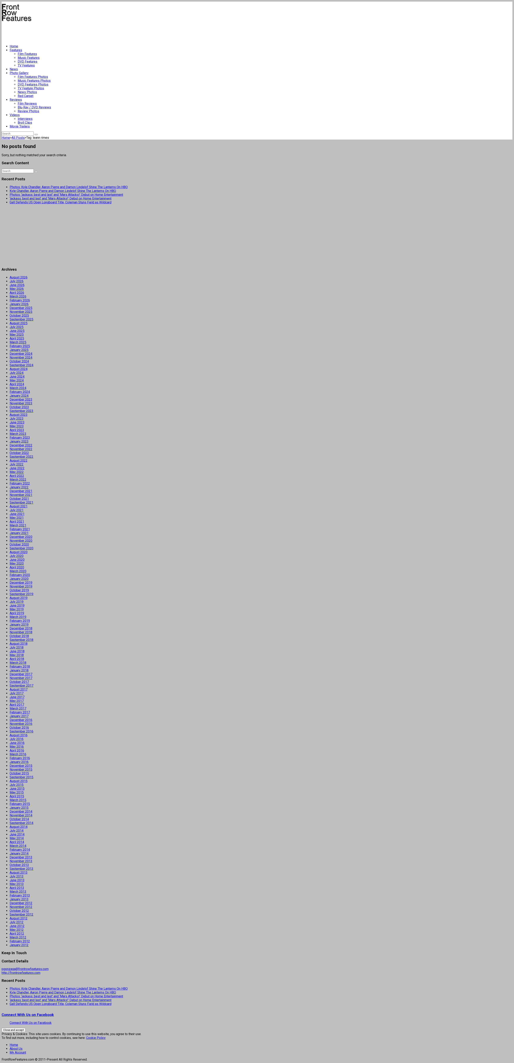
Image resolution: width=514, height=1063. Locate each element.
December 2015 (21, 766)
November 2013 (21, 861)
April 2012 (17, 933)
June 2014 (17, 834)
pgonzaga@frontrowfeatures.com (25, 969)
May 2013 (17, 884)
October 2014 (19, 819)
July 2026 (16, 281)
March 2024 (18, 388)
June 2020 (17, 560)
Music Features (29, 58)
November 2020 (21, 541)
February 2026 (20, 300)
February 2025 (20, 346)
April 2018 (17, 659)
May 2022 (17, 472)
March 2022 (18, 480)
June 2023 (17, 422)
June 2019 (17, 605)
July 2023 (16, 418)
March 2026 (18, 296)
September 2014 (21, 823)
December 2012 (21, 903)
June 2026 (17, 285)
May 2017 (17, 701)
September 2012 (21, 914)
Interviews (25, 119)
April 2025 (17, 338)
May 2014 (17, 838)
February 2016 (20, 758)
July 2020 (16, 556)
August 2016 (19, 735)
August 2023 (19, 415)
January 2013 (19, 899)
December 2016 (21, 720)
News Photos (27, 92)
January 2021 (19, 533)
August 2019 (19, 598)
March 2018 (18, 663)
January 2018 (19, 670)
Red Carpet (25, 96)
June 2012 (17, 926)
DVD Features (27, 61)
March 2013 (18, 892)
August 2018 (19, 644)
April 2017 (17, 705)
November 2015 (21, 769)
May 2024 (17, 380)
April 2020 (17, 567)
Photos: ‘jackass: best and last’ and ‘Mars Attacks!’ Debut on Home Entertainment (66, 195)
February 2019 (20, 621)
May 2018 (17, 655)
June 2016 (17, 743)
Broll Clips (25, 122)
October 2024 (19, 361)
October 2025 (19, 315)
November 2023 (21, 403)
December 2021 (21, 491)
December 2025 (21, 308)
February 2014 (20, 850)
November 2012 (21, 907)
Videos (15, 115)
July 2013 (16, 876)
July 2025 (16, 327)
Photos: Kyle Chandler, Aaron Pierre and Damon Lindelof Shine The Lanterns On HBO (69, 187)
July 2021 (16, 510)
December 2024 (21, 354)
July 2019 (16, 602)
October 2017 (19, 682)
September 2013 (21, 869)
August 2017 (19, 689)
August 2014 (19, 827)
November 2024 (21, 357)
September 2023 (21, 411)
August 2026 (19, 277)
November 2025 (21, 312)
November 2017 (21, 678)
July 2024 (16, 373)
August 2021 (19, 506)
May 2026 (17, 289)
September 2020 (21, 548)
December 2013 (21, 857)
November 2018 (21, 632)
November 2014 (21, 815)
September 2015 (21, 777)
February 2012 (20, 941)
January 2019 (19, 624)
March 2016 (18, 754)
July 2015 (16, 785)
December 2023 (21, 399)
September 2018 (21, 640)
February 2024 (20, 392)
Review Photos (28, 111)
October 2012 (19, 911)
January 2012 (19, 945)
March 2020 (18, 571)
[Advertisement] (75, 31)
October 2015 (19, 773)
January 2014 (19, 853)
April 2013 (17, 888)
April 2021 (17, 521)
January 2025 (19, 350)
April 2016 (17, 750)
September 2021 (21, 502)
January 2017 (19, 716)
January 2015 (19, 808)
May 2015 (17, 792)
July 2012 (16, 922)
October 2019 (19, 590)
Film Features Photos (33, 77)
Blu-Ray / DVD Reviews (34, 107)
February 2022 (20, 483)
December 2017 (21, 674)
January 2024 (19, 396)
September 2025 (21, 319)
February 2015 (20, 804)
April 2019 (17, 613)
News (14, 69)
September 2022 (21, 457)
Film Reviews (27, 103)
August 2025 (19, 323)
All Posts (18, 138)
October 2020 (19, 544)
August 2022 (19, 460)
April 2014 (17, 842)
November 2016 (21, 724)
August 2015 (19, 781)
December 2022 (21, 445)
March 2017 (18, 708)
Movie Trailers (20, 126)
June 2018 (17, 651)
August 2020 (19, 552)
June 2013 (17, 880)
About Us (16, 1049)
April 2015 (17, 796)
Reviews (16, 100)
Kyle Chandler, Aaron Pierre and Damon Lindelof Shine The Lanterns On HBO (63, 191)
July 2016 (16, 739)
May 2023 (17, 426)
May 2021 (17, 518)
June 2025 (17, 331)
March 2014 (18, 846)
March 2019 (18, 617)
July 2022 (16, 464)
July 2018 (16, 647)
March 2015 (18, 800)
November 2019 (21, 586)
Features (16, 50)
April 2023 (17, 430)
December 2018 (21, 628)
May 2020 (17, 563)
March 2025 (18, 342)
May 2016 (17, 747)
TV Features (26, 65)
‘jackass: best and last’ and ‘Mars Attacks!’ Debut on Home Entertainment (60, 198)
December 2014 (21, 811)
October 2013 (19, 865)
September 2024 (21, 365)
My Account (18, 1052)
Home (14, 46)
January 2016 (19, 762)
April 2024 (17, 384)
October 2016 (19, 727)
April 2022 (17, 476)
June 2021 (17, 514)
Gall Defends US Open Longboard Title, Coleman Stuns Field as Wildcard (60, 202)
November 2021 (21, 495)
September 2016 (21, 731)
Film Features (27, 54)
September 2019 (21, 594)
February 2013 (20, 895)
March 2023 (18, 434)
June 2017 (17, 697)
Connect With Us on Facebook (28, 1015)
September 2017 (21, 686)
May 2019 (17, 609)
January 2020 (19, 579)
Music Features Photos (34, 81)
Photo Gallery (19, 73)
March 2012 (18, 937)
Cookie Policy (96, 1038)
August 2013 (19, 872)
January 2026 (19, 304)
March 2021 (18, 525)
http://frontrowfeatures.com (21, 973)
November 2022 (21, 449)
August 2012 (19, 918)
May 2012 (17, 930)
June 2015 (17, 789)
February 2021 (20, 529)
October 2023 (19, 407)
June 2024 (17, 376)
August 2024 (19, 369)
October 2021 (19, 499)
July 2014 (16, 830)
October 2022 (19, 453)
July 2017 (16, 693)
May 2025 (17, 335)
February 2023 (20, 438)
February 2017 (20, 712)
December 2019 (21, 583)
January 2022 (19, 487)
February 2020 (20, 575)
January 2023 (19, 441)
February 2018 (20, 666)
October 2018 (19, 636)
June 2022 (17, 468)
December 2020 (21, 537)
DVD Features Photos (33, 84)
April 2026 (17, 293)
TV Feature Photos (31, 88)
